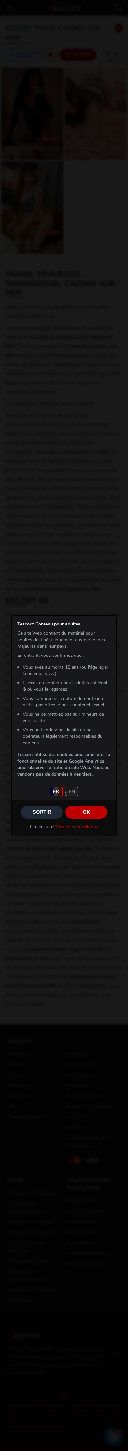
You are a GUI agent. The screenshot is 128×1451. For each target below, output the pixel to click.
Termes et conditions (76, 827)
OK (86, 812)
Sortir (42, 812)
